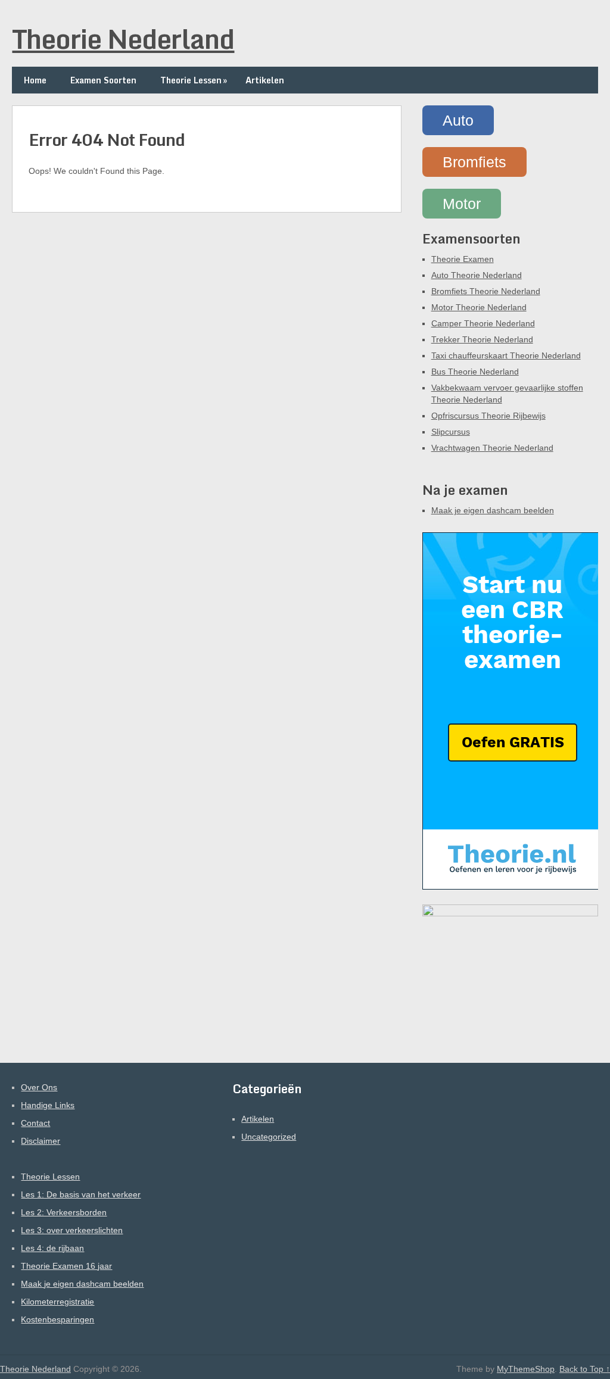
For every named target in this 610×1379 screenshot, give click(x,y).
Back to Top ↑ (584, 1369)
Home (35, 80)
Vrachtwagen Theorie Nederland (492, 448)
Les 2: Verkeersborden (64, 1212)
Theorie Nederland (123, 38)
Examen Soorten (103, 80)
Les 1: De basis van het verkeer (81, 1194)
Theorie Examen (462, 259)
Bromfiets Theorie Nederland (485, 291)
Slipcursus (450, 431)
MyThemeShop (526, 1369)
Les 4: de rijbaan (52, 1248)
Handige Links (47, 1105)
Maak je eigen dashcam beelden (492, 510)
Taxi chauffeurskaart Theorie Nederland (506, 355)
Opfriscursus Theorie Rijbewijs (488, 415)
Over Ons (39, 1087)
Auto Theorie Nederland (476, 275)
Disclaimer (40, 1141)
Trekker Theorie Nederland (482, 339)
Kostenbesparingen (57, 1319)
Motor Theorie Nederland (479, 307)
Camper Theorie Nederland (483, 323)
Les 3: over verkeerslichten (72, 1230)
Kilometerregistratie (57, 1301)
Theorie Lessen (193, 80)
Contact (35, 1123)
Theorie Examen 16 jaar (66, 1266)
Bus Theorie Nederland (475, 371)
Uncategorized (268, 1136)
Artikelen (264, 80)
